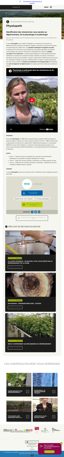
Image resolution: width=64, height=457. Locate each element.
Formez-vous (49, 451)
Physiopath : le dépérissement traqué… (39, 392)
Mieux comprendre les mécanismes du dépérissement (29, 344)
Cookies (32, 449)
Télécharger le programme (33, 193)
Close (61, 443)
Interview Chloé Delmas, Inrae (40, 416)
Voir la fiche (15, 267)
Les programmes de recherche (30, 12)
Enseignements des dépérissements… (15, 391)
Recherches (14, 12)
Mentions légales (32, 446)
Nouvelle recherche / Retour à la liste (34, 218)
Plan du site (32, 444)
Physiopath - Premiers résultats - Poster (24, 303)
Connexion (15, 7)
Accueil (6, 13)
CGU (32, 447)
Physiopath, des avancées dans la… (15, 416)
